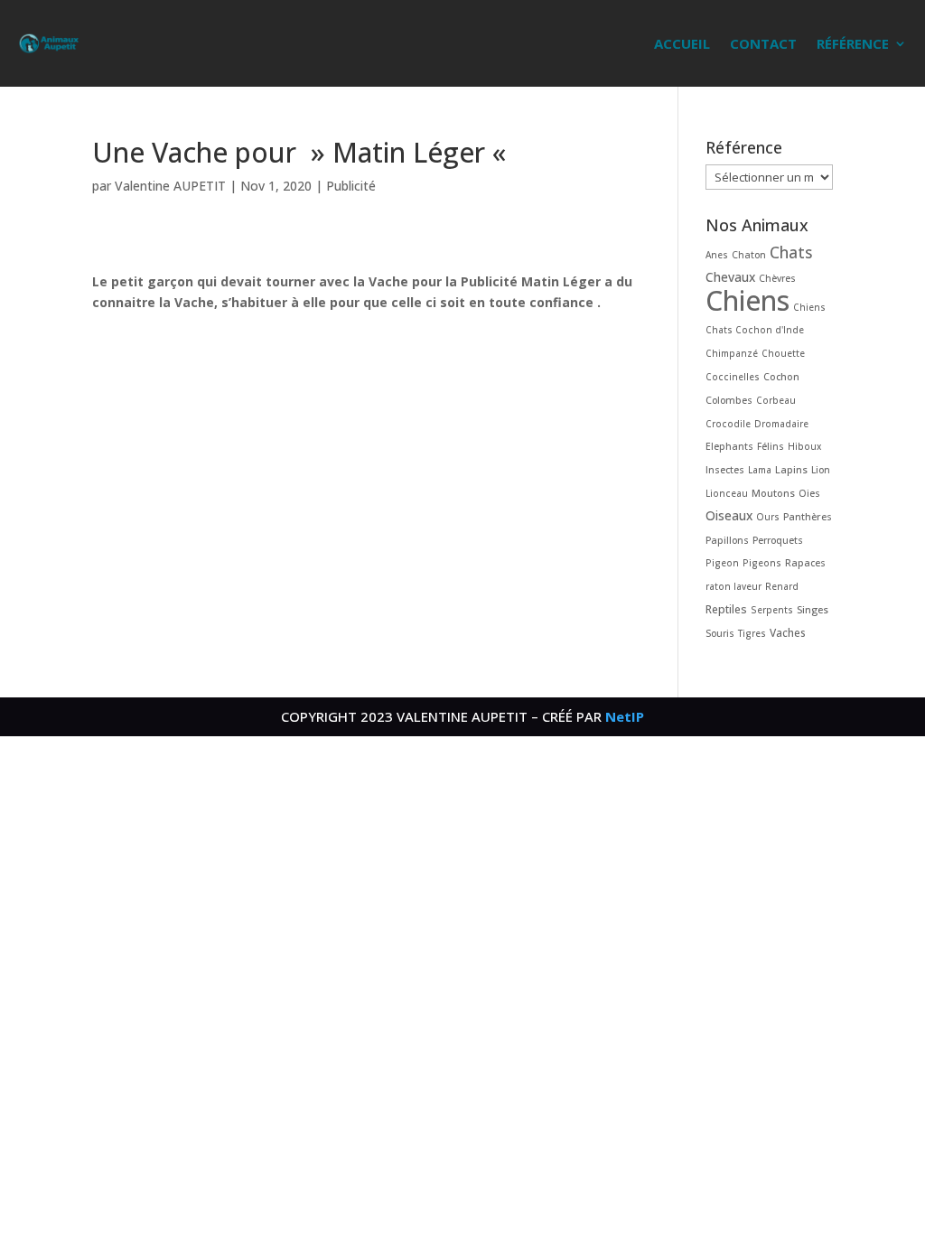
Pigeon (722, 562)
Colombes (728, 400)
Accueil (682, 43)
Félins (770, 446)
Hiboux (804, 446)
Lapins (791, 469)
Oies (809, 493)
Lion (820, 469)
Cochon (781, 376)
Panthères (807, 516)
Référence (853, 43)
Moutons (773, 493)
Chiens (747, 300)
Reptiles (726, 609)
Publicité (351, 185)
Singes (812, 609)
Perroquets (777, 540)
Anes (716, 254)
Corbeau (776, 400)
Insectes (724, 469)
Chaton (749, 254)
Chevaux (730, 276)
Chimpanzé (731, 353)
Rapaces (805, 562)
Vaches (788, 632)
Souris (719, 633)
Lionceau (726, 493)
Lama (759, 469)
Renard (782, 586)
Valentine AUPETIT (170, 185)
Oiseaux (728, 515)
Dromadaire (781, 423)
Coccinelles (732, 376)
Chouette (783, 353)
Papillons (727, 540)
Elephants (729, 446)
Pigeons (762, 562)
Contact (763, 43)
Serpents (772, 609)
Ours (768, 516)
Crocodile (728, 423)
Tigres (752, 633)
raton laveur (733, 586)
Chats (791, 252)
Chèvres (777, 278)
